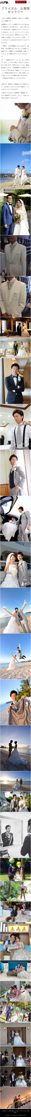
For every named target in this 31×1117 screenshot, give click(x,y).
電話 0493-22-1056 (20, 2)
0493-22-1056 (15, 1111)
